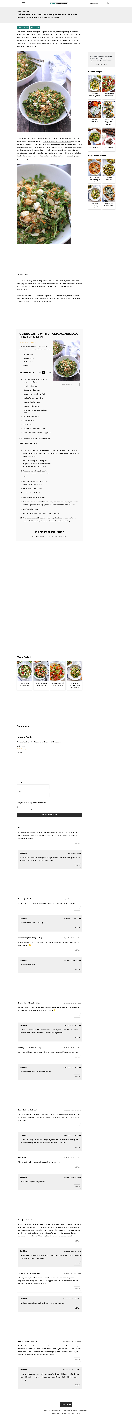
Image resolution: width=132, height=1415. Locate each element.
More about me (101, 65)
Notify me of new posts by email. (28, 810)
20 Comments (55, 17)
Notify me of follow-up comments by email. (31, 803)
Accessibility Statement (79, 1410)
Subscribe (66, 1410)
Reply (77, 843)
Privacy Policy (56, 1410)
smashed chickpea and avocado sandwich (57, 141)
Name (19, 783)
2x (47, 372)
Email (19, 791)
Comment (21, 752)
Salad (28, 11)
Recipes (24, 11)
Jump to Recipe (23, 27)
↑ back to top (66, 1404)
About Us (47, 1410)
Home (19, 11)
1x (43, 372)
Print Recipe (35, 27)
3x (50, 372)
